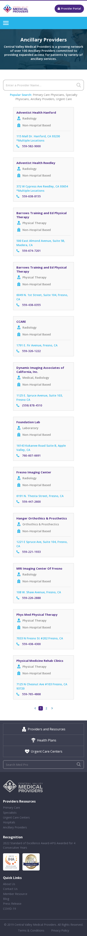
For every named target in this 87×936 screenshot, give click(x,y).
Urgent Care (64, 99)
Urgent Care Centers (46, 751)
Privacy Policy (60, 930)
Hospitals (9, 822)
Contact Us (10, 889)
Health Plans (46, 740)
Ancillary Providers (42, 99)
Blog (6, 899)
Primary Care (11, 807)
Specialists (10, 812)
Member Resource (15, 894)
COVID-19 (9, 909)
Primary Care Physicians (48, 95)
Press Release (12, 903)
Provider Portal (71, 8)
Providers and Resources (46, 729)
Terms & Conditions (31, 930)
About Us (9, 884)
